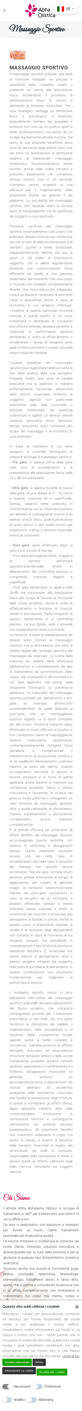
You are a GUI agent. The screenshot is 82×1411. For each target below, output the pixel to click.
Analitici (19, 1400)
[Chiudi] (77, 1307)
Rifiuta (39, 1362)
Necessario (22, 1386)
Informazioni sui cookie (19, 1370)
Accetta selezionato (17, 1362)
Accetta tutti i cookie (52, 1372)
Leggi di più (70, 1356)
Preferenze (53, 1386)
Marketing (46, 1400)
